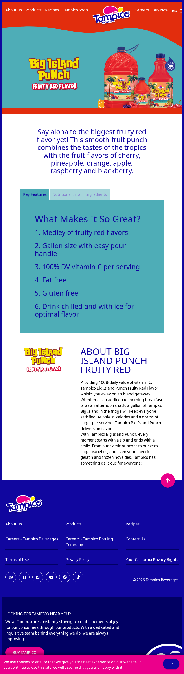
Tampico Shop (75, 10)
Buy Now (160, 10)
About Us (13, 10)
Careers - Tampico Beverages (31, 539)
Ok (171, 663)
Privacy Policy (77, 559)
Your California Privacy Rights (152, 559)
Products (34, 10)
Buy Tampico (25, 652)
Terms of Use (17, 559)
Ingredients (96, 194)
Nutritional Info (66, 194)
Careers (142, 10)
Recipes (52, 10)
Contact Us (135, 539)
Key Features (35, 194)
